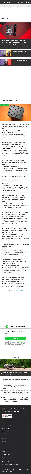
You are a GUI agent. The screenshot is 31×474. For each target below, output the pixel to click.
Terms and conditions (7, 422)
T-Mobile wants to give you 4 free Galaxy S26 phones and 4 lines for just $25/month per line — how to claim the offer (16, 399)
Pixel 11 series (25, 6)
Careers (4, 438)
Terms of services (19, 341)
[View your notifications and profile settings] (18, 2)
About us (4, 448)
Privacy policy (5, 428)
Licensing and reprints (7, 458)
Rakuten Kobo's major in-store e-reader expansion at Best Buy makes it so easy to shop (15, 387)
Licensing (4, 441)
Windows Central (6, 461)
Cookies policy (5, 431)
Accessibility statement (7, 435)
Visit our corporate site (13, 411)
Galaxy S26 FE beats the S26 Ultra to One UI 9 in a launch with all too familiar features (16, 393)
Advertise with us (6, 454)
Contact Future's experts (8, 425)
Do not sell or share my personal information (13, 464)
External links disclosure (8, 445)
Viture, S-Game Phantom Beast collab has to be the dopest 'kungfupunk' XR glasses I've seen (15, 379)
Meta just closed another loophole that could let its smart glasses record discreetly (16, 373)
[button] (29, 2)
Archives (20, 290)
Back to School (13, 6)
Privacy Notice (21, 342)
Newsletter (4, 451)
